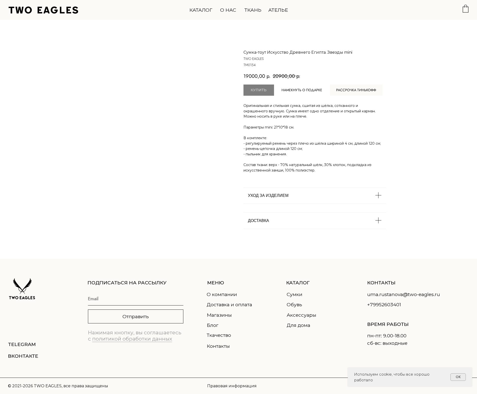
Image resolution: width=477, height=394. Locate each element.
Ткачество (219, 335)
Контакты (218, 346)
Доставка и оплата (229, 304)
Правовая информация (232, 386)
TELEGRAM (22, 344)
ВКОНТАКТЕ (23, 356)
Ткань (252, 10)
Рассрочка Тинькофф (356, 90)
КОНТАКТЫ (381, 283)
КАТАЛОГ (298, 283)
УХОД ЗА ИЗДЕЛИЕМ (268, 195)
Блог (212, 325)
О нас (228, 10)
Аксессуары (301, 315)
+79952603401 (384, 304)
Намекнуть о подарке (301, 90)
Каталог (200, 10)
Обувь (294, 304)
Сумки (294, 294)
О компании (222, 294)
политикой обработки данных (132, 339)
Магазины (219, 315)
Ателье (278, 10)
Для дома (298, 325)
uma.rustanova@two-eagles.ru (403, 294)
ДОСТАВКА (258, 221)
